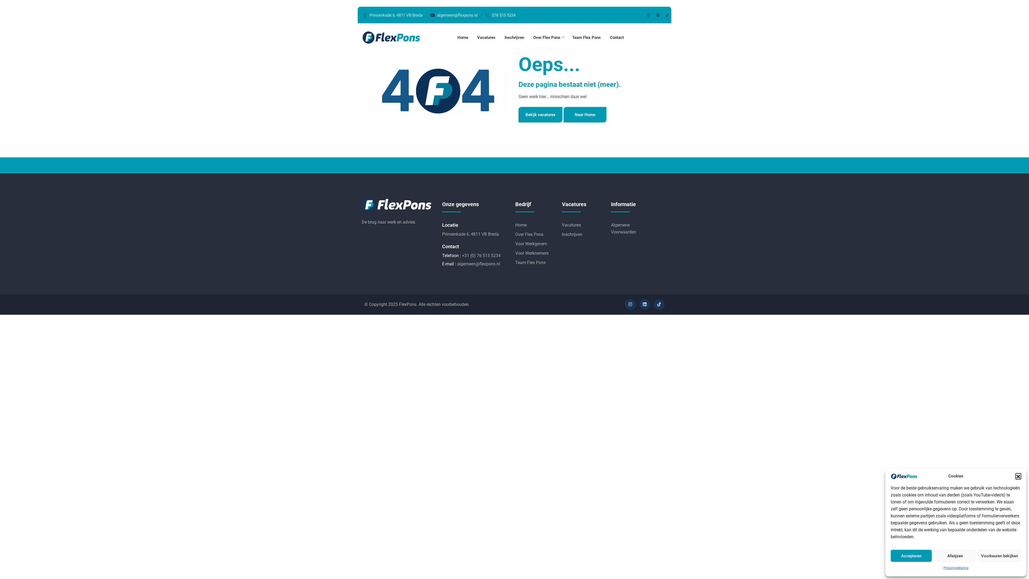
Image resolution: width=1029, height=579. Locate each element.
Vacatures (571, 225)
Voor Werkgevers (531, 243)
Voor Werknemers (532, 253)
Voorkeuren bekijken (999, 556)
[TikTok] (659, 304)
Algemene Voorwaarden (623, 228)
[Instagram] (630, 304)
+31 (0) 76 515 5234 (481, 255)
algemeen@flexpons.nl (457, 15)
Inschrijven (572, 234)
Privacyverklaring (956, 568)
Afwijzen (955, 556)
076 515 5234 (504, 15)
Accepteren (911, 556)
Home (521, 225)
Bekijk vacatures (540, 114)
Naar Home (585, 114)
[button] (1018, 476)
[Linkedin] (644, 304)
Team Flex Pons (530, 262)
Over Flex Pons (529, 234)
